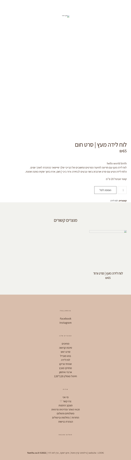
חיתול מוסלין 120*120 (65, 376)
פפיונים (65, 343)
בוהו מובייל (65, 356)
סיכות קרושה (65, 347)
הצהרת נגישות (65, 421)
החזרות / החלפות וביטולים (65, 417)
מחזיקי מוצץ (65, 368)
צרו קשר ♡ (65, 401)
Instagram (65, 322)
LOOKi (101, 452)
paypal (57, 443)
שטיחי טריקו (65, 364)
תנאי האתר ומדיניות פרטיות (65, 409)
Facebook (65, 318)
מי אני (65, 397)
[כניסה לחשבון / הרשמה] (13, 5)
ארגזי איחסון (65, 372)
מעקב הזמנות (65, 405)
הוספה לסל (105, 190)
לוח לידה (114, 200)
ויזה (65, 443)
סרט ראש (65, 352)
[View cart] (21, 5)
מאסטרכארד (72, 443)
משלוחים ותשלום (65, 413)
